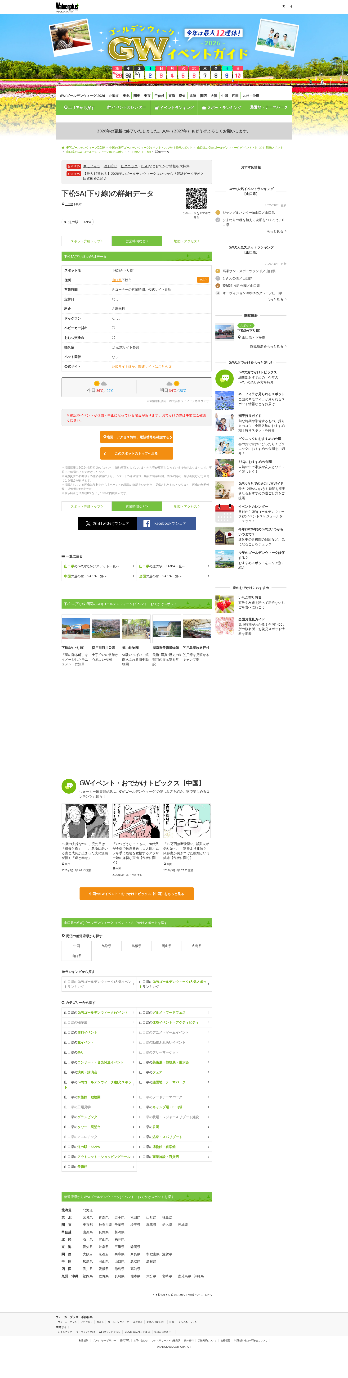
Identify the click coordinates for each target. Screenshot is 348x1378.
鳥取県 (107, 946)
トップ (85, 241)
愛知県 (88, 1246)
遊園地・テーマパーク (269, 107)
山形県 (151, 1217)
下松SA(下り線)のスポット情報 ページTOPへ (183, 1295)
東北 (126, 95)
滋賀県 (167, 1254)
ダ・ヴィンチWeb (85, 1331)
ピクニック (129, 166)
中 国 (66, 1261)
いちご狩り (87, 1322)
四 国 (66, 1268)
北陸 (193, 95)
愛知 (182, 95)
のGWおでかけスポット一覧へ (91, 566)
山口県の (96, 1012)
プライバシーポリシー (104, 1340)
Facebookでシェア (170, 523)
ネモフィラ (91, 166)
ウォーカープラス (67, 1322)
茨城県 (183, 1224)
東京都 (88, 1224)
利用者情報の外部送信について (250, 1340)
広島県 (197, 946)
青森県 (104, 1217)
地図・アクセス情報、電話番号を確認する (138, 437)
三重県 (120, 1246)
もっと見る (275, 231)
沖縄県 (199, 1276)
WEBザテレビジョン (109, 1331)
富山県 (104, 1239)
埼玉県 (135, 1224)
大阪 (214, 95)
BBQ (145, 166)
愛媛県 (104, 1268)
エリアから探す (81, 107)
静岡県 (135, 1246)
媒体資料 (189, 1340)
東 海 (66, 1246)
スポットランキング (223, 107)
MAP (203, 279)
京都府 (104, 1254)
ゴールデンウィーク (118, 1322)
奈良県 (135, 1254)
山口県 (69, 204)
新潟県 (120, 1232)
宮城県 (88, 1217)
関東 (137, 95)
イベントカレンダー (128, 107)
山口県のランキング (172, 984)
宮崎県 (167, 1276)
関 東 (66, 1224)
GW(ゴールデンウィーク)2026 (82, 95)
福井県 (120, 1239)
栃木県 (167, 1224)
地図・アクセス (185, 241)
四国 (235, 95)
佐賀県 (104, 1276)
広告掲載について (207, 1340)
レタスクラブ (65, 1331)
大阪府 (88, 1254)
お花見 (100, 1322)
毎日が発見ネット (163, 1331)
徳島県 (120, 1268)
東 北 (66, 1217)
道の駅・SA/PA (79, 222)
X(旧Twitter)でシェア (111, 523)
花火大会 (138, 1322)
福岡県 (88, 1276)
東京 (147, 95)
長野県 (104, 1232)
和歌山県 (153, 1254)
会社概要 (225, 1340)
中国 (224, 95)
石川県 (88, 1239)
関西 (203, 95)
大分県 (151, 1276)
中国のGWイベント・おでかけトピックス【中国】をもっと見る (136, 893)
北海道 (114, 95)
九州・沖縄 (251, 95)
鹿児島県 (184, 1276)
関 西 (66, 1254)
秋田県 (135, 1217)
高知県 (135, 1268)
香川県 (88, 1268)
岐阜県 (104, 1246)
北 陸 (66, 1239)
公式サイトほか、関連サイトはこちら (140, 366)
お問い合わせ (141, 1340)
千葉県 (120, 1224)
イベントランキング (176, 107)
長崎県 (120, 1276)
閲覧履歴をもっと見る (267, 346)
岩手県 (120, 1217)
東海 (172, 95)
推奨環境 (124, 1340)
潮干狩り (110, 166)
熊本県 (135, 1276)
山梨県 (88, 1232)
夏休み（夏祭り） (156, 1322)
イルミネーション (187, 1322)
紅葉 (172, 1322)
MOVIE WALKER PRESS (137, 1331)
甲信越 (160, 95)
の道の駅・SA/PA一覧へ (162, 566)
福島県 (167, 1217)
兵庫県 (120, 1254)
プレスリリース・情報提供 (166, 1340)
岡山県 (167, 946)
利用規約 (83, 1340)
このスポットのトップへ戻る (136, 453)
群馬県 (151, 1224)
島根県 (137, 946)
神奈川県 (105, 1224)
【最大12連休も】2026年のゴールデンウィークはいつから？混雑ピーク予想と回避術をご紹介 (143, 176)
